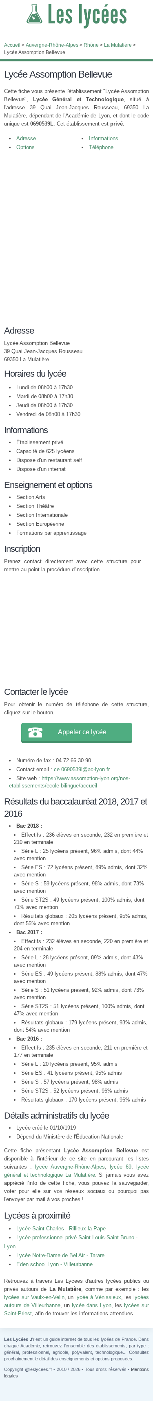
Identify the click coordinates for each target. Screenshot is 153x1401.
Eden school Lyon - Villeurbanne (54, 1264)
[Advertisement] (76, 236)
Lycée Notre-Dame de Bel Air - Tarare (60, 1255)
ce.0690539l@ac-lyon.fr (82, 769)
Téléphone (101, 147)
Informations (103, 138)
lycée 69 (120, 1167)
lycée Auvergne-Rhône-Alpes (70, 1167)
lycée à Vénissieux (98, 1297)
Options (25, 147)
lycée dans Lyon (91, 1305)
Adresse (26, 138)
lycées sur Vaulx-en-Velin (34, 1297)
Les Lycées (76, 16)
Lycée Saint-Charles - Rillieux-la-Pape (61, 1228)
